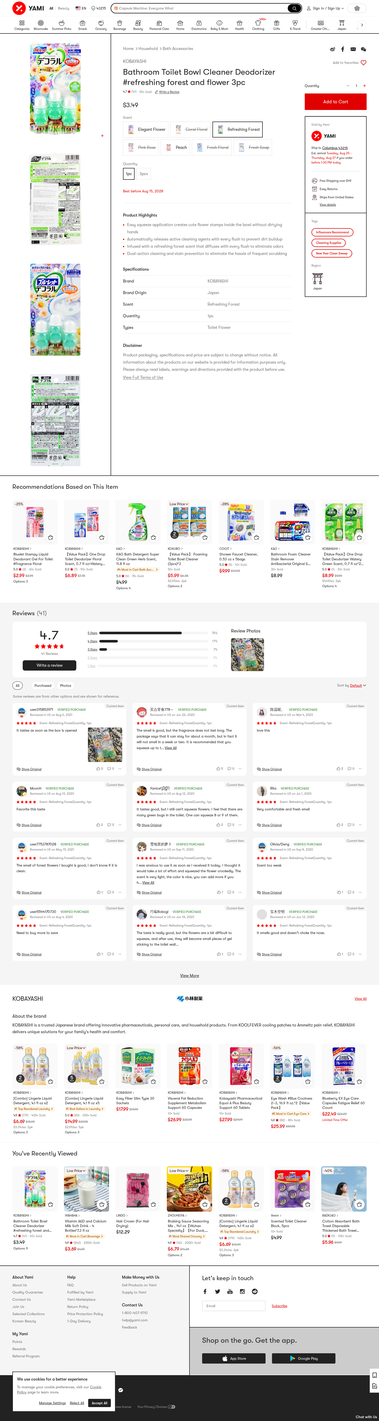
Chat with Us (366, 1417)
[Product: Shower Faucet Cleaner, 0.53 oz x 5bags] (241, 522)
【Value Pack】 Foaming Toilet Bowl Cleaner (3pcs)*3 (187, 559)
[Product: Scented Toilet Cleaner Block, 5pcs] (292, 1189)
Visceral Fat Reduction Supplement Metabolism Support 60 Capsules (187, 1103)
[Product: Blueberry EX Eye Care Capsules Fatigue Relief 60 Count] (344, 1066)
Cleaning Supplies (328, 243)
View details (328, 205)
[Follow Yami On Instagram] (242, 1291)
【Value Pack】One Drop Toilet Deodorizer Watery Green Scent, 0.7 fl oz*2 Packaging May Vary (342, 559)
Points (17, 1342)
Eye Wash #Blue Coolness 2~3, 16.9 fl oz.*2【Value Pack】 (291, 1103)
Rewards (19, 1349)
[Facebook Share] (343, 49)
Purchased (43, 685)
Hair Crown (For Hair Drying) (132, 1223)
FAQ (70, 1285)
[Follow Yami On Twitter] (218, 1291)
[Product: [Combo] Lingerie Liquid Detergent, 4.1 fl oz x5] (86, 1066)
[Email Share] (353, 49)
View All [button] (171, 748)
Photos (65, 685)
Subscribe (279, 1306)
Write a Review (169, 92)
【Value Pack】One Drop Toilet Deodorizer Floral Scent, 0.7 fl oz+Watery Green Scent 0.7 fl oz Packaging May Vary (85, 559)
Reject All (77, 1403)
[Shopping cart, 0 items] (357, 8)
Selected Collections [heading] (28, 1314)
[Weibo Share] (332, 49)
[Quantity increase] (364, 85)
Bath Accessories (178, 48)
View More (189, 975)
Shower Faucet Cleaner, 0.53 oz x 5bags (238, 556)
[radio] (145, 130)
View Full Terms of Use (143, 377)
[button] (99, 8)
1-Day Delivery (79, 1321)
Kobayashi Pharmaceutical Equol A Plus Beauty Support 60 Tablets (240, 1103)
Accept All (99, 1403)
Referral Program (26, 1356)
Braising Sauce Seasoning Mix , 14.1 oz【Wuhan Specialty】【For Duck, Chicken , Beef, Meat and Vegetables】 (188, 1226)
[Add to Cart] (50, 537)
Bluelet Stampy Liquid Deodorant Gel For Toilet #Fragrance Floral (33, 559)
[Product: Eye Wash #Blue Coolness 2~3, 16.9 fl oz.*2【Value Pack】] (292, 1066)
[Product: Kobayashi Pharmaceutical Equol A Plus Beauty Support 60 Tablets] (241, 1066)
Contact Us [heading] (21, 1299)
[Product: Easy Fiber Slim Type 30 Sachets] (138, 1066)
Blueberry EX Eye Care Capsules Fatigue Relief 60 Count (343, 1103)
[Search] (294, 8)
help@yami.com (135, 1320)
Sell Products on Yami (139, 1285)
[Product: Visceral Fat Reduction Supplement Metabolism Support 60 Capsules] (189, 1066)
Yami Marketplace (81, 1299)
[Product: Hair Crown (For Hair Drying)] (138, 1189)
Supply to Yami (134, 1292)
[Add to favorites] (363, 62)
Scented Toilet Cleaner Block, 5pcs (289, 1223)
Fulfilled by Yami (80, 1292)
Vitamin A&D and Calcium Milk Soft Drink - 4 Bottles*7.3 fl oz (85, 1225)
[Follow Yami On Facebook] (205, 1291)
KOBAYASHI (134, 61)
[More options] (120, 768)
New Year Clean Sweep (332, 253)
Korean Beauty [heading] (24, 1321)
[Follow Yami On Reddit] (255, 1291)
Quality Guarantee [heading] (27, 1292)
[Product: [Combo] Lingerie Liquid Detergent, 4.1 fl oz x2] (35, 1066)
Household (148, 48)
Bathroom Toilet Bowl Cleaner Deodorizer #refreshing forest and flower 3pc (31, 1226)
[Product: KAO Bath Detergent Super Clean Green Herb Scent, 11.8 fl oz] (138, 522)
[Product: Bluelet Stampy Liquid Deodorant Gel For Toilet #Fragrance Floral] (35, 522)
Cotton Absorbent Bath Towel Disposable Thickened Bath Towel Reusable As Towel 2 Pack (342, 1226)
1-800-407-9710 (135, 1313)
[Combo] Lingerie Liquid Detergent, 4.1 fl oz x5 (84, 1100)
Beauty (63, 8)
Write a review (50, 665)
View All (361, 999)
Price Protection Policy (85, 1314)
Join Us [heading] (18, 1307)
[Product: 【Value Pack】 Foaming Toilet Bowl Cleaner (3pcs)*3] (189, 522)
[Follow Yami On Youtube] (230, 1291)
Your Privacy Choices (152, 1407)
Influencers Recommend (332, 232)
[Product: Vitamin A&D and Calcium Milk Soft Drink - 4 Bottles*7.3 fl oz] (86, 1189)
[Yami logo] (28, 8)
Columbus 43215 (335, 148)
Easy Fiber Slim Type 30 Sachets (135, 1100)
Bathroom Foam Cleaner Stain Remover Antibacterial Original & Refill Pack (291, 559)
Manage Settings (52, 1403)
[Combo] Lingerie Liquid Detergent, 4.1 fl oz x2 (32, 1100)
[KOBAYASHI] (189, 998)
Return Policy (77, 1307)
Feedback (129, 1327)
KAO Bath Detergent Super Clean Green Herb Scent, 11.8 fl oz (137, 559)
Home (128, 48)
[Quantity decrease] (348, 85)
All (51, 8)
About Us (19, 1285)
